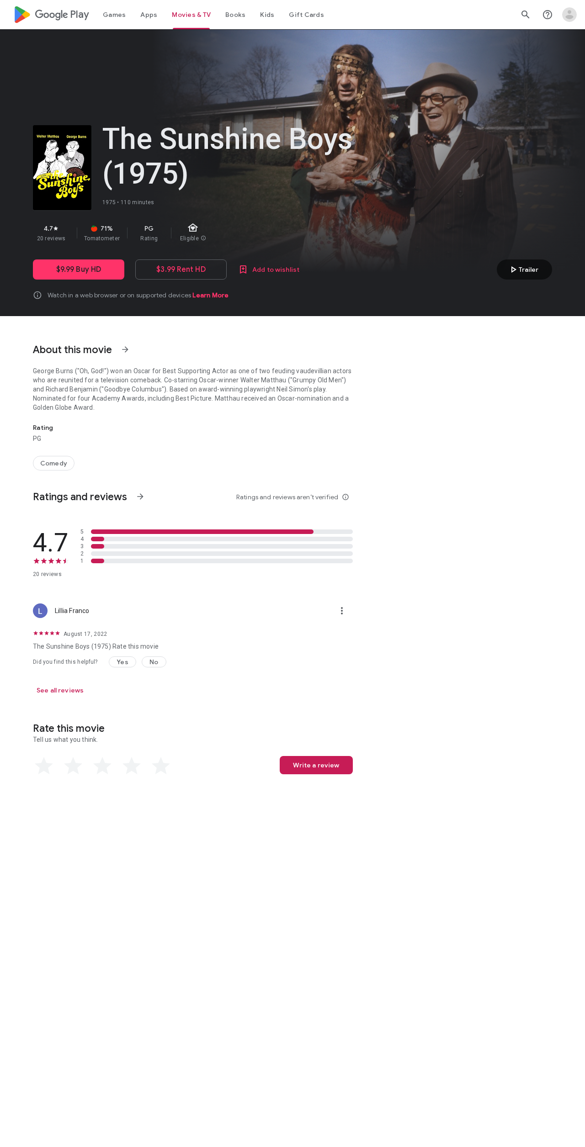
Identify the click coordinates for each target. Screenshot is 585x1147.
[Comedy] (53, 463)
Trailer (523, 269)
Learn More (210, 295)
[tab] (114, 14)
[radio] (44, 766)
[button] (122, 661)
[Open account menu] (569, 15)
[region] (195, 233)
